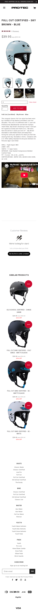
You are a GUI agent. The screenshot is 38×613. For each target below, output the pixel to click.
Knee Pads (19, 551)
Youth (19, 543)
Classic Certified (19, 470)
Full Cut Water (19, 514)
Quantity (5, 106)
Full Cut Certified (19, 477)
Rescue (19, 517)
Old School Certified (19, 480)
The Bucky (19, 482)
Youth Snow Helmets (19, 531)
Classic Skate (19, 467)
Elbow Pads (19, 553)
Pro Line (19, 546)
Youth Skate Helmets (19, 526)
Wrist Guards (19, 556)
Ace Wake (19, 509)
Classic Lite (19, 499)
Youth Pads (19, 534)
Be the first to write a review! (19, 254)
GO (32, 571)
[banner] (20, 8)
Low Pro (19, 472)
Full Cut (19, 475)
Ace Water (19, 511)
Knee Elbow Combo (19, 548)
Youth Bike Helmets (19, 529)
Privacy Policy (28, 577)
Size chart (32, 102)
